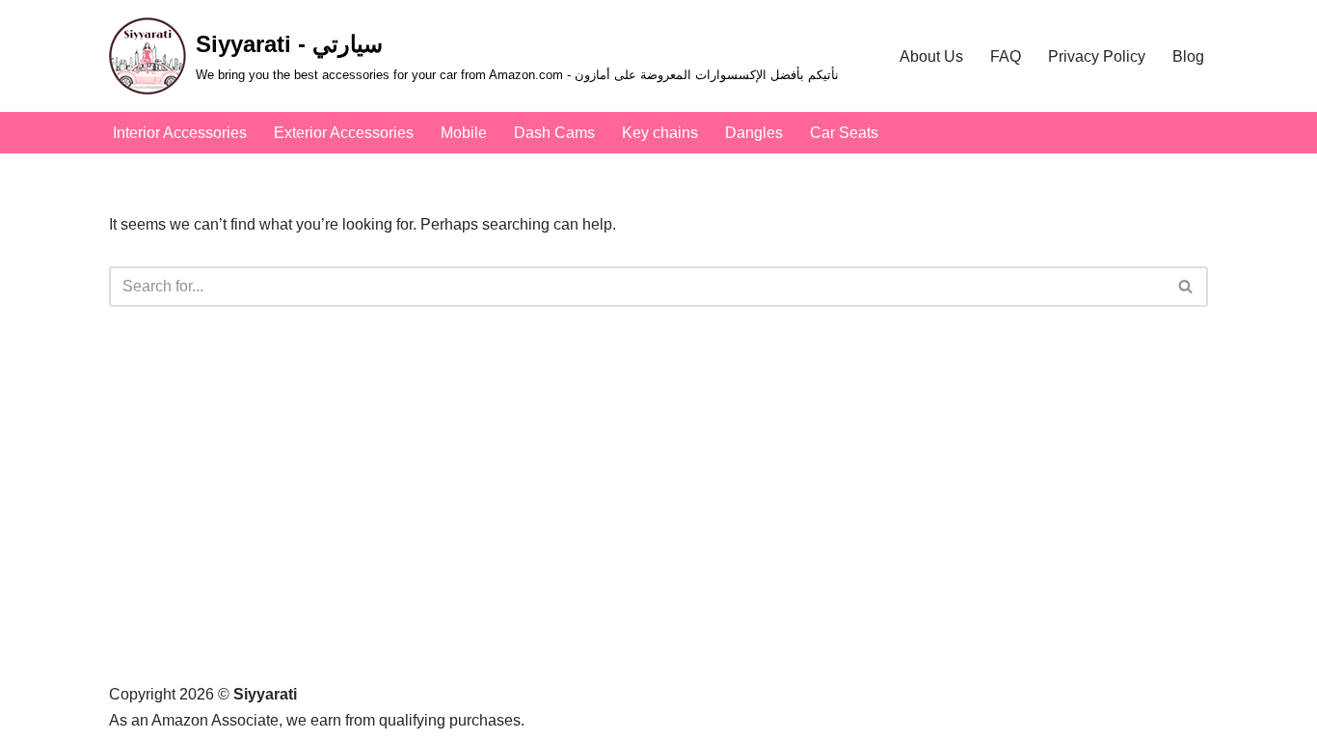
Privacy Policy (1096, 56)
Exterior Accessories (344, 132)
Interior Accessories (180, 132)
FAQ (1005, 56)
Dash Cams (554, 132)
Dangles (754, 132)
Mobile (464, 132)
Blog (1188, 56)
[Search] (1186, 286)
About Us (931, 56)
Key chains (660, 132)
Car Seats (844, 132)
